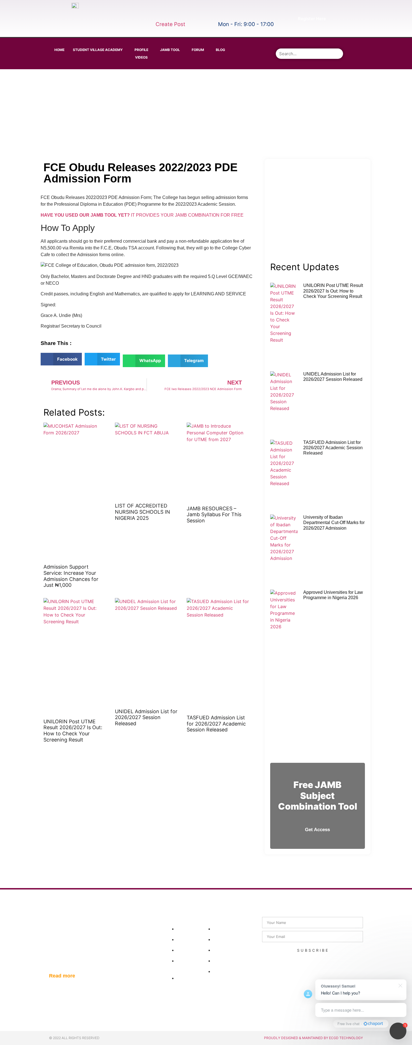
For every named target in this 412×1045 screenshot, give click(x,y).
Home (59, 50)
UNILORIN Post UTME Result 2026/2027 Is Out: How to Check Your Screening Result (72, 731)
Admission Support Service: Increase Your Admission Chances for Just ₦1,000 (70, 576)
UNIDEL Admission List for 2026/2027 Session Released (146, 717)
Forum (198, 50)
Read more (62, 976)
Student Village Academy (98, 50)
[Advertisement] (205, 114)
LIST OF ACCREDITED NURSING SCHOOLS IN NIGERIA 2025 (142, 512)
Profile (141, 50)
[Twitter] (259, 45)
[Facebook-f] (243, 45)
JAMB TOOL (170, 50)
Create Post (170, 24)
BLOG (220, 50)
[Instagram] (243, 61)
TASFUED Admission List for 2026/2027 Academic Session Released (216, 724)
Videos (141, 57)
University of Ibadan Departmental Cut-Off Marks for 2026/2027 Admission (334, 522)
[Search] (338, 53)
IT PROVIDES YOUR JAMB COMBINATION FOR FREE (142, 215)
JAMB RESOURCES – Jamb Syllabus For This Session (214, 514)
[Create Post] (159, 13)
